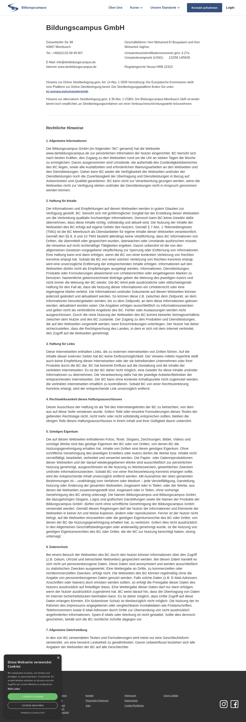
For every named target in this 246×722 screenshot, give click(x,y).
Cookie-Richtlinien (134, 705)
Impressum (130, 695)
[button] (136, 7)
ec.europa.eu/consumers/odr (67, 91)
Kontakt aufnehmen (205, 7)
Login (230, 7)
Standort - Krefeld (56, 705)
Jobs (88, 705)
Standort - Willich (55, 709)
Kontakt (89, 695)
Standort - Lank (55, 700)
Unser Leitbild (171, 695)
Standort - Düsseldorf (58, 712)
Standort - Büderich (57, 695)
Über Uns (115, 7)
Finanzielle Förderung (97, 700)
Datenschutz (131, 700)
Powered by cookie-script (33, 713)
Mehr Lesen (14, 688)
